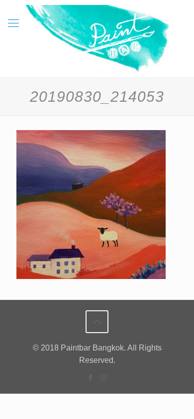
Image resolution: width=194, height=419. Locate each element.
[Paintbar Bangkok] (97, 38)
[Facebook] (90, 377)
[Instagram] (103, 377)
